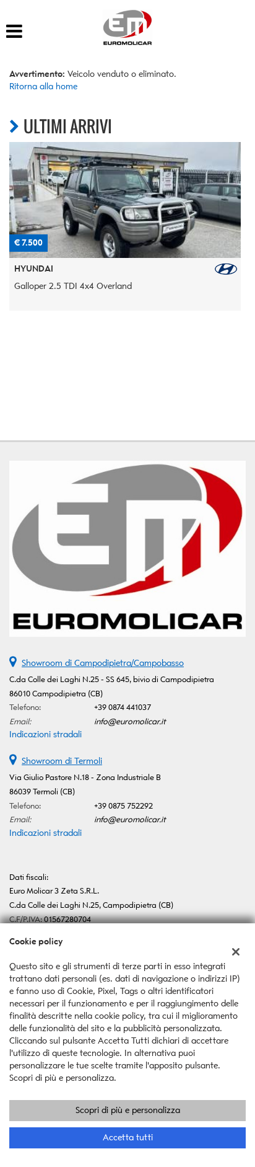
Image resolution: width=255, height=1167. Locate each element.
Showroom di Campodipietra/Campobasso (103, 663)
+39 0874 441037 (122, 707)
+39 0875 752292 (123, 806)
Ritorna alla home (43, 86)
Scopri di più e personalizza (128, 1110)
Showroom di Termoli (62, 761)
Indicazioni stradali (45, 734)
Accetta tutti (128, 1137)
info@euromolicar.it (130, 721)
